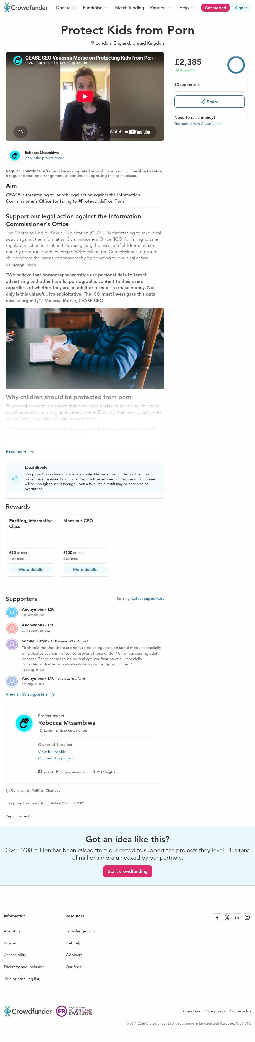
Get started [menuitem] (215, 7)
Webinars (74, 954)
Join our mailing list (21, 978)
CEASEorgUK (106, 772)
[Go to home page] (26, 7)
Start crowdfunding (128, 871)
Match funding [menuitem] (129, 7)
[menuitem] (96, 7)
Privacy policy (215, 1011)
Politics (38, 790)
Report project (17, 816)
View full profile (52, 751)
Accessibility (15, 954)
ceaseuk (48, 772)
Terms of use (191, 1011)
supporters (187, 84)
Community (20, 790)
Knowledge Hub (80, 931)
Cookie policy (240, 1011)
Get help (73, 943)
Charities (53, 790)
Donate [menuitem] (64, 7)
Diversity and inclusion (24, 966)
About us (12, 931)
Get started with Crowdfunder (198, 123)
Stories (10, 943)
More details (31, 569)
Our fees (73, 966)
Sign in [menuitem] (241, 7)
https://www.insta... (75, 772)
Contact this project (56, 758)
